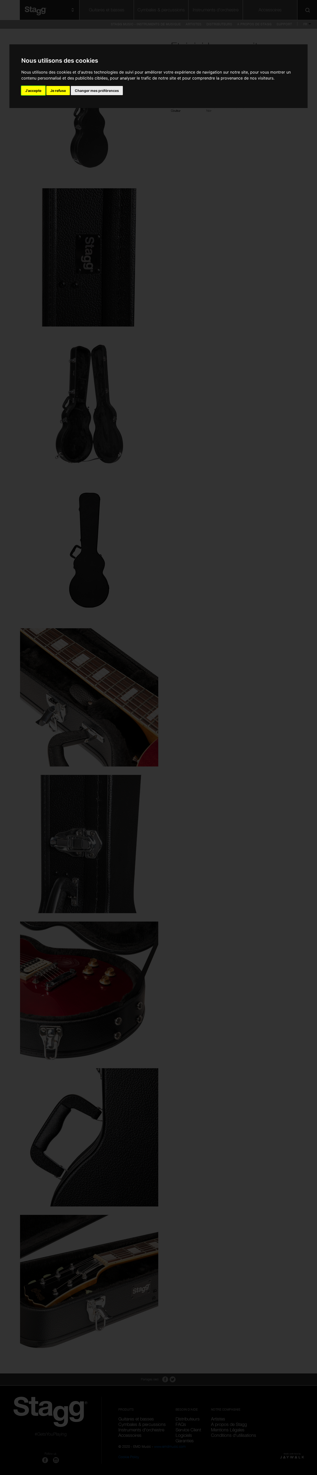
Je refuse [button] (58, 90)
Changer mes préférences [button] (97, 90)
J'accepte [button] (33, 90)
